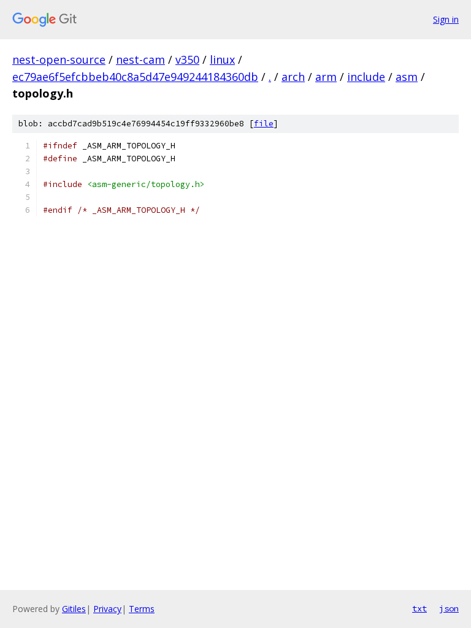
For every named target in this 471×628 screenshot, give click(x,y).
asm (407, 76)
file (264, 123)
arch (293, 76)
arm (326, 76)
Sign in (446, 19)
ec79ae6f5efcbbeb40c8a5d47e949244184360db (135, 76)
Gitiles (74, 609)
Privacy (107, 609)
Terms (142, 609)
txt (419, 608)
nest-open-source (58, 59)
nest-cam (140, 59)
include (366, 76)
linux (222, 59)
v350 (187, 59)
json (449, 608)
